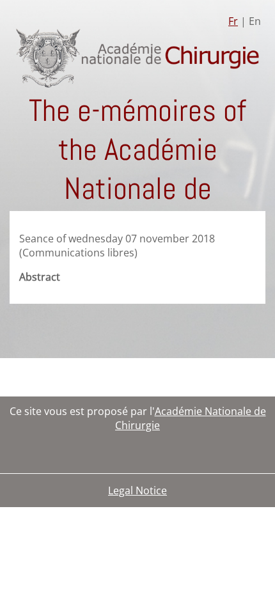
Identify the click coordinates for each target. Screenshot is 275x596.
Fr (233, 21)
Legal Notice (137, 490)
